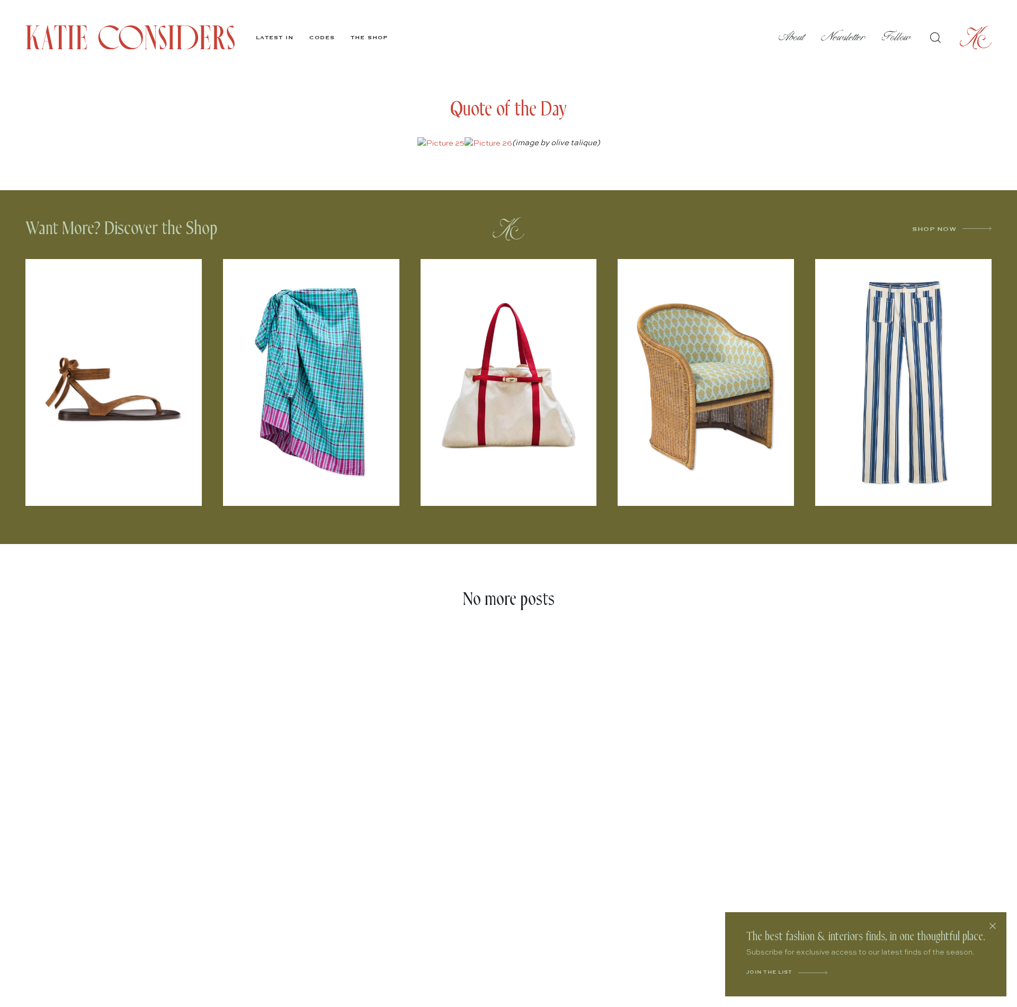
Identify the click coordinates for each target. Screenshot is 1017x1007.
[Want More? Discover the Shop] (508, 228)
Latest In (274, 37)
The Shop (369, 37)
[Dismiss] (992, 926)
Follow (896, 37)
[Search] (935, 37)
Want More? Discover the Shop (121, 228)
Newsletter (843, 37)
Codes (322, 37)
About (792, 37)
